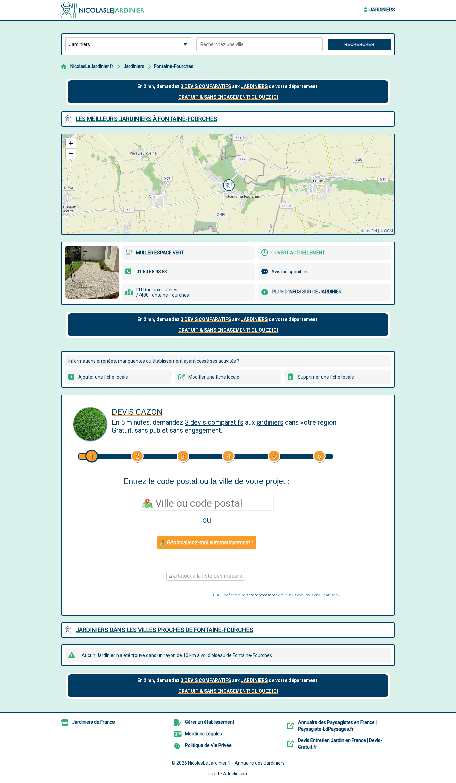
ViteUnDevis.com (291, 595)
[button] (228, 184)
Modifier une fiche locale (213, 377)
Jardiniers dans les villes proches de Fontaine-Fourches (164, 629)
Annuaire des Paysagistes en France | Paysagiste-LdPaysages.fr (337, 726)
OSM (388, 230)
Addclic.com (236, 773)
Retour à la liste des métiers (208, 576)
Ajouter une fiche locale (103, 377)
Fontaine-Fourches (173, 66)
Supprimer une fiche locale (326, 377)
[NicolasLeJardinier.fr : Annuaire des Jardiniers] (103, 10)
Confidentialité (234, 595)
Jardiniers (382, 9)
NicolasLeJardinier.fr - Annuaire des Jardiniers (236, 763)
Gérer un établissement (209, 722)
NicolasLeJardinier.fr (91, 66)
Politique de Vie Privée (208, 745)
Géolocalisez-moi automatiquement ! (209, 542)
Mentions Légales (203, 733)
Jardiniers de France (93, 722)
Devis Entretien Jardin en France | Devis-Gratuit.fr (340, 744)
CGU (216, 595)
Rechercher (359, 44)
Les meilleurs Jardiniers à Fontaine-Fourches (146, 118)
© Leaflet (369, 230)
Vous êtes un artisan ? (322, 595)
